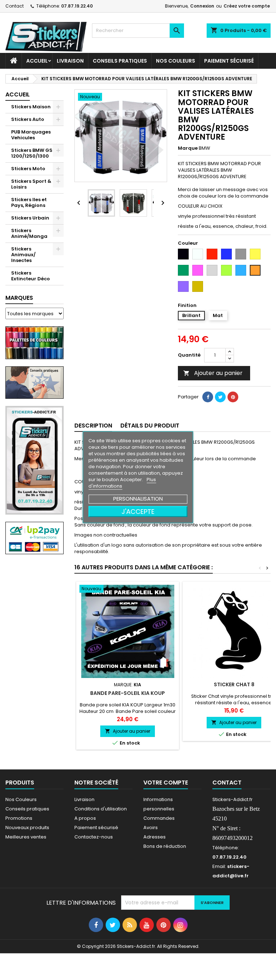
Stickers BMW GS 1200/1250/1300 (31, 153)
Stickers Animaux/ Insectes (23, 254)
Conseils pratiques (27, 808)
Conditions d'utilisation (100, 808)
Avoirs (150, 827)
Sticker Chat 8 (234, 684)
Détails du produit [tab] (149, 425)
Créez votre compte (247, 6)
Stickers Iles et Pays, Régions (29, 202)
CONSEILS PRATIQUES (120, 60)
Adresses (154, 836)
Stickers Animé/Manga (29, 233)
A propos (85, 818)
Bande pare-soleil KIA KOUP (127, 693)
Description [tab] (93, 425)
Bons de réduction (164, 846)
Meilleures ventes (25, 836)
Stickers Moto (28, 168)
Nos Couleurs (175, 60)
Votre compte (165, 782)
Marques (19, 298)
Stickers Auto (27, 119)
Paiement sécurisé (229, 60)
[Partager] (207, 397)
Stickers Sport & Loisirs (31, 184)
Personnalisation (138, 498)
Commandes (159, 818)
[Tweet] (220, 397)
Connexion (202, 6)
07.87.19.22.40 (77, 6)
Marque (188, 148)
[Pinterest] (232, 397)
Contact (14, 6)
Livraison (70, 60)
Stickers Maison (31, 106)
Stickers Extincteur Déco (30, 276)
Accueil (37, 60)
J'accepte (138, 511)
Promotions (18, 818)
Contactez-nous (93, 836)
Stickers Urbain (30, 217)
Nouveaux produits (27, 827)
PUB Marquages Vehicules (31, 134)
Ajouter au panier (213, 373)
